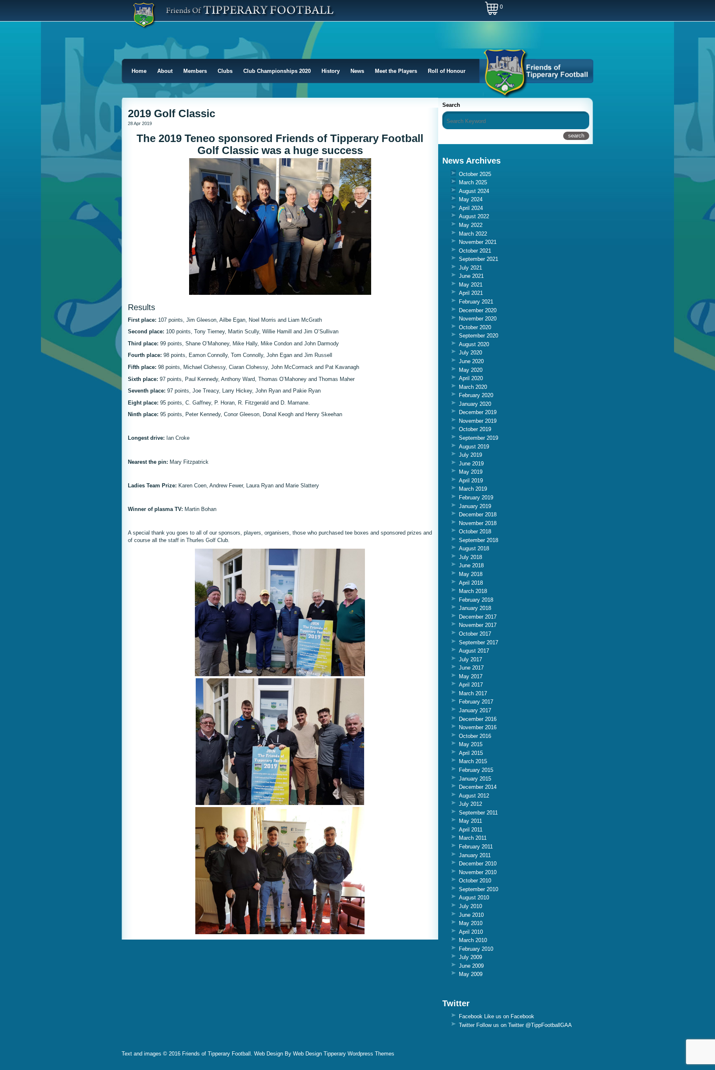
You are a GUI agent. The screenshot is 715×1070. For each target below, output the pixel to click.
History (331, 71)
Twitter (467, 1025)
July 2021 (470, 268)
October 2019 (475, 429)
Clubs (225, 71)
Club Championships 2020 (277, 71)
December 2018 (478, 514)
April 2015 (471, 753)
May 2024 (470, 199)
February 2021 (476, 302)
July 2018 (470, 557)
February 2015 (476, 770)
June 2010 (471, 915)
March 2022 (473, 234)
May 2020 (470, 370)
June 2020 (471, 361)
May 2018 (470, 574)
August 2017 (474, 651)
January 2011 (475, 855)
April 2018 (471, 583)
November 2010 (478, 872)
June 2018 (471, 565)
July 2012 (470, 804)
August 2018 (474, 548)
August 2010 (474, 897)
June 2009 (471, 966)
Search (451, 105)
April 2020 (471, 378)
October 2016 (475, 736)
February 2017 (476, 702)
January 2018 (475, 608)
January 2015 (475, 779)
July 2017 (470, 659)
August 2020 (474, 344)
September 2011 (478, 813)
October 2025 (475, 174)
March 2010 (473, 940)
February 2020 (476, 395)
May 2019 (470, 472)
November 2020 (478, 319)
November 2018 (478, 523)
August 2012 (474, 796)
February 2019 (476, 497)
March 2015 (473, 761)
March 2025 (473, 182)
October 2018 (475, 531)
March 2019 (473, 489)
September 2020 (478, 336)
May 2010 (470, 923)
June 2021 (471, 276)
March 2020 (473, 387)
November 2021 (478, 242)
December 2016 (478, 719)
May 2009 (470, 974)
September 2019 (478, 438)
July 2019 (470, 455)
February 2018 (476, 600)
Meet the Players (396, 71)
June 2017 (471, 668)
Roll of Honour (446, 71)
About (165, 71)
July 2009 (470, 957)
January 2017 (475, 710)
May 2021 (470, 285)
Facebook (470, 1016)
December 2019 (478, 412)
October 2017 (475, 634)
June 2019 (471, 463)
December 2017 (478, 617)
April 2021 (471, 293)
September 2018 (478, 540)
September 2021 (478, 259)
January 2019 (475, 506)
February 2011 (476, 846)
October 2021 (475, 251)
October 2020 (475, 327)
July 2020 (470, 352)
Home (139, 71)
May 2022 (470, 225)
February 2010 (476, 949)
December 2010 (478, 863)
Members (195, 71)
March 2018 (473, 591)
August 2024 (474, 191)
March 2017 (473, 693)
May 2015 (470, 744)
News (357, 71)
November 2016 (478, 727)
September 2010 (478, 889)
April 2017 (471, 685)
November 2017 (478, 625)
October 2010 (475, 880)
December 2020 (478, 310)
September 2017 (478, 642)
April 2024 (471, 208)
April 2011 (470, 830)
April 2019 (471, 480)
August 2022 (474, 216)
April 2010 (471, 932)
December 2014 (478, 787)
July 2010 (470, 906)
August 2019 (474, 446)
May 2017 (470, 676)
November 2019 (478, 421)
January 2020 (475, 404)
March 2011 (473, 838)
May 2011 (470, 821)
